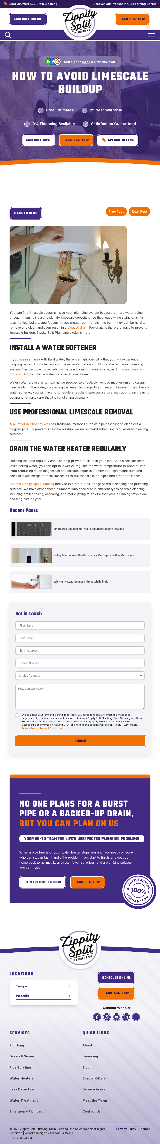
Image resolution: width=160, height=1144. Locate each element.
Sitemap (144, 1129)
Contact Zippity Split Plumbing (32, 484)
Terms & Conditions (51, 728)
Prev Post (116, 211)
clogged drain (77, 327)
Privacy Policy (30, 728)
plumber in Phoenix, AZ (30, 424)
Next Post (139, 211)
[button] (8, 35)
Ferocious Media (61, 1133)
